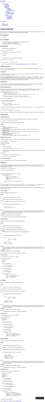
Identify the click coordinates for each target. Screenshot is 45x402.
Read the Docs (18, 401)
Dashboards (7, 11)
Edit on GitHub (5, 25)
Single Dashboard (10, 12)
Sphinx (5, 401)
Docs (3, 23)
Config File (9, 8)
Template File (9, 9)
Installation (7, 6)
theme (10, 401)
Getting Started (7, 7)
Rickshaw (25, 231)
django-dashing (3, 0)
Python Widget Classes (11, 10)
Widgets (6, 14)
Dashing (26, 32)
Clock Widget (9, 15)
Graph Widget (9, 16)
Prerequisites (7, 4)
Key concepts (7, 5)
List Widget (9, 17)
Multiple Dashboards (10, 13)
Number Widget (10, 18)
